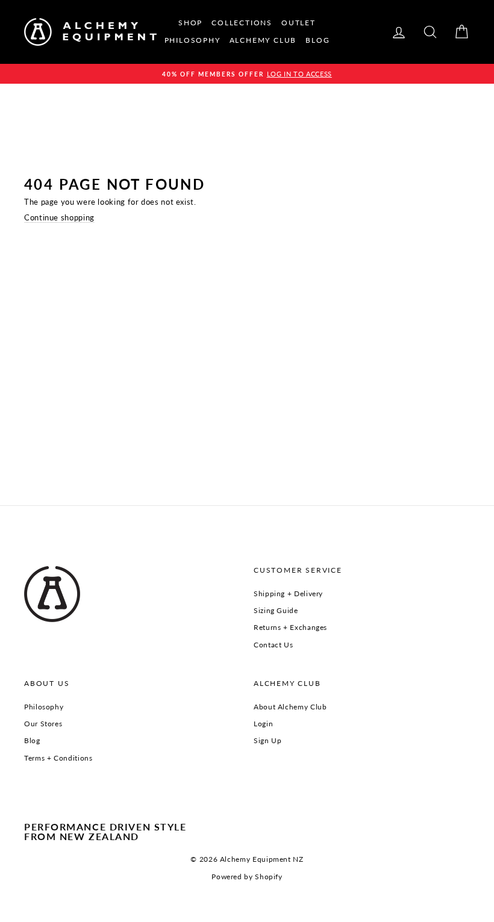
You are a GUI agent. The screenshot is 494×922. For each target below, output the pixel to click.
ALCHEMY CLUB (263, 40)
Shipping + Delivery (288, 593)
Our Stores (43, 723)
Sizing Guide (276, 610)
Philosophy (43, 706)
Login (263, 723)
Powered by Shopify (246, 876)
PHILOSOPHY (192, 40)
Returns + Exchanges (290, 627)
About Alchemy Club (290, 706)
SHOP (190, 22)
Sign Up (267, 740)
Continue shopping (59, 217)
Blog (32, 740)
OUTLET (298, 22)
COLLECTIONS (241, 22)
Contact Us (273, 644)
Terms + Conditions (58, 757)
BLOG (317, 40)
